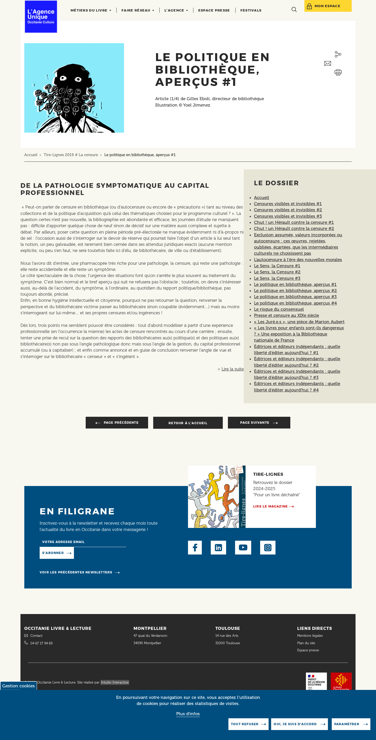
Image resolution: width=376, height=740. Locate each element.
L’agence (174, 10)
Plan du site (306, 643)
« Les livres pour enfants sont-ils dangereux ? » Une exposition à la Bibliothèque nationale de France (299, 334)
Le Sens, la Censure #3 (277, 278)
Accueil (30, 155)
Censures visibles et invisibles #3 (288, 216)
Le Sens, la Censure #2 (277, 271)
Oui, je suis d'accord (296, 724)
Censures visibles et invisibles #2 (288, 209)
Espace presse (214, 10)
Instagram (267, 547)
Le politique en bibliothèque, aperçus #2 (295, 290)
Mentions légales (310, 636)
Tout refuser (245, 724)
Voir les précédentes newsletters (76, 572)
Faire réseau (136, 10)
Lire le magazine (270, 506)
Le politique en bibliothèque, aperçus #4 (295, 303)
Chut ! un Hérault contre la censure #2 (294, 228)
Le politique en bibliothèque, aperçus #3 (295, 296)
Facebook (195, 547)
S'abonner (53, 553)
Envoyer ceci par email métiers (338, 63)
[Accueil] (41, 16)
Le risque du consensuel (279, 309)
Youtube (243, 547)
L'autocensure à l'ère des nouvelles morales (298, 259)
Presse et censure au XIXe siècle (286, 315)
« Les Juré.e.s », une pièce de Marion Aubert (299, 321)
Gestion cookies (18, 685)
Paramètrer (347, 724)
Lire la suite (233, 369)
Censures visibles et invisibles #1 (288, 203)
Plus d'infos (188, 713)
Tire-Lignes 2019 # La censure (71, 155)
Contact (36, 636)
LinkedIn (218, 547)
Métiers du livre (90, 10)
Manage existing (95, 552)
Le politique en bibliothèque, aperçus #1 (295, 284)
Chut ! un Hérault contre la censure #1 (294, 222)
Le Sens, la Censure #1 (277, 265)
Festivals (251, 10)
